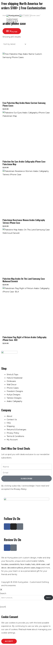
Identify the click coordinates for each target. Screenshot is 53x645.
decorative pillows (15, 568)
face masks (25, 564)
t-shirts (41, 561)
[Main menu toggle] (47, 18)
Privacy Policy (20, 489)
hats (33, 564)
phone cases (29, 568)
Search (3, 593)
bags (38, 568)
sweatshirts (14, 564)
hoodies (4, 564)
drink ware (40, 564)
